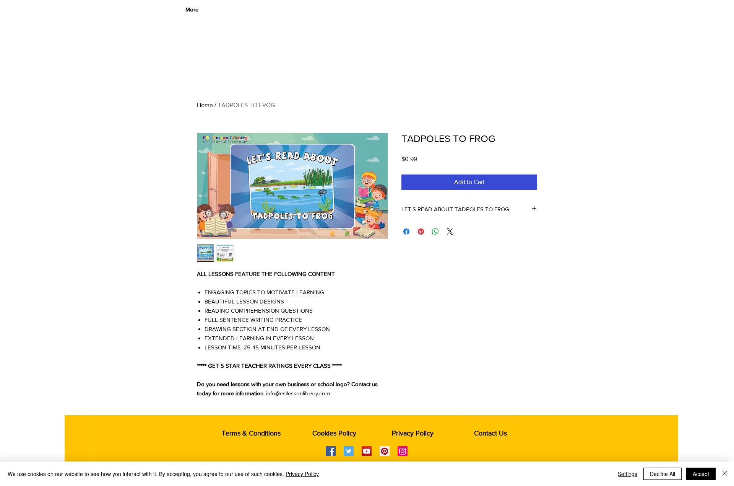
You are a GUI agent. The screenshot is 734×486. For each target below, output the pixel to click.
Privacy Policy (302, 474)
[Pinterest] (385, 451)
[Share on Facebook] (406, 231)
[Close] (724, 474)
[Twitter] (349, 451)
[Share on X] (450, 231)
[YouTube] (367, 451)
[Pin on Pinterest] (420, 231)
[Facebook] (331, 451)
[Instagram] (403, 451)
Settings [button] (627, 474)
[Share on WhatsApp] (435, 231)
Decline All (662, 474)
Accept (701, 474)
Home (205, 105)
